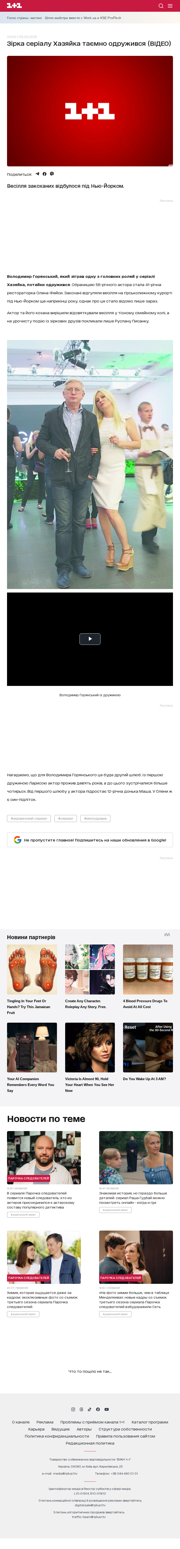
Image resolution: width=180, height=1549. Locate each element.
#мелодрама (95, 818)
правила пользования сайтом (125, 1436)
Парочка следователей (28, 1178)
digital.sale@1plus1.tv (90, 1505)
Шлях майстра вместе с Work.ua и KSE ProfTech (83, 18)
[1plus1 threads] (81, 1409)
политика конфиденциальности (57, 1436)
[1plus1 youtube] (107, 1409)
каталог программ (150, 1421)
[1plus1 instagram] (73, 1409)
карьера (36, 1429)
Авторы (84, 1429)
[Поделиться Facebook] (44, 174)
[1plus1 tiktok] (89, 1409)
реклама (45, 1421)
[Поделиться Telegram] (37, 174)
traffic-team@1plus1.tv (89, 1516)
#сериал (65, 818)
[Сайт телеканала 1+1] (14, 6)
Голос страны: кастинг (24, 18)
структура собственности (125, 1429)
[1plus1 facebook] (98, 1409)
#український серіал (23, 1214)
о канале (21, 1421)
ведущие (61, 1429)
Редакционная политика (90, 1443)
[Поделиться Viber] (52, 174)
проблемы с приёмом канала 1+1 (92, 1421)
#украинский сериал (29, 818)
